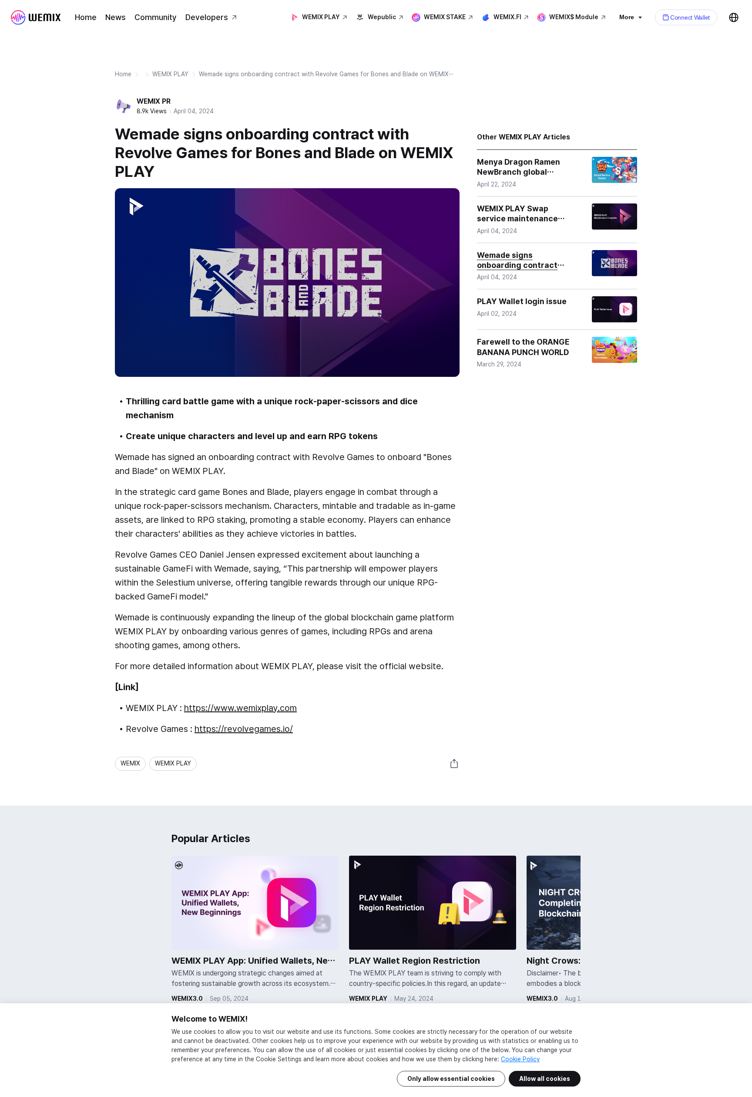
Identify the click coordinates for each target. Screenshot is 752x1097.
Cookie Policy (520, 1059)
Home (86, 17)
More (626, 17)
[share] (454, 763)
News (115, 17)
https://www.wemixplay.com (240, 708)
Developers (206, 17)
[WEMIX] (35, 17)
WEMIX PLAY (170, 74)
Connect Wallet (690, 17)
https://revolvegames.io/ (244, 729)
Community (155, 17)
